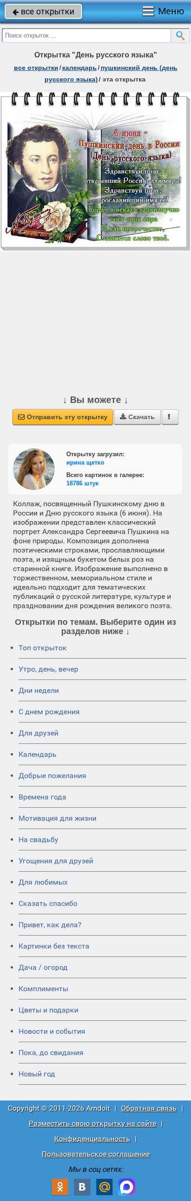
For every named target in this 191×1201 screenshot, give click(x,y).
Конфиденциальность (92, 1138)
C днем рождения (49, 711)
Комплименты (43, 988)
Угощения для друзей (56, 860)
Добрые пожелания (52, 775)
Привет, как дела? (50, 924)
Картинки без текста (54, 946)
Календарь (79, 67)
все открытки (43, 11)
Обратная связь (149, 1108)
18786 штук (82, 483)
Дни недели (39, 690)
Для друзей (38, 733)
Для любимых (43, 882)
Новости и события (52, 1031)
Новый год (37, 1073)
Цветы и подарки (48, 1010)
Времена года (42, 796)
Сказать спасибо (48, 903)
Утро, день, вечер (48, 669)
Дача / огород (43, 967)
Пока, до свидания (51, 1052)
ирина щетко (85, 462)
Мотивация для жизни (57, 818)
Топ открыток (43, 647)
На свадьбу (38, 839)
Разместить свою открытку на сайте (92, 1123)
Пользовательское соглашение (96, 1154)
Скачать (137, 417)
